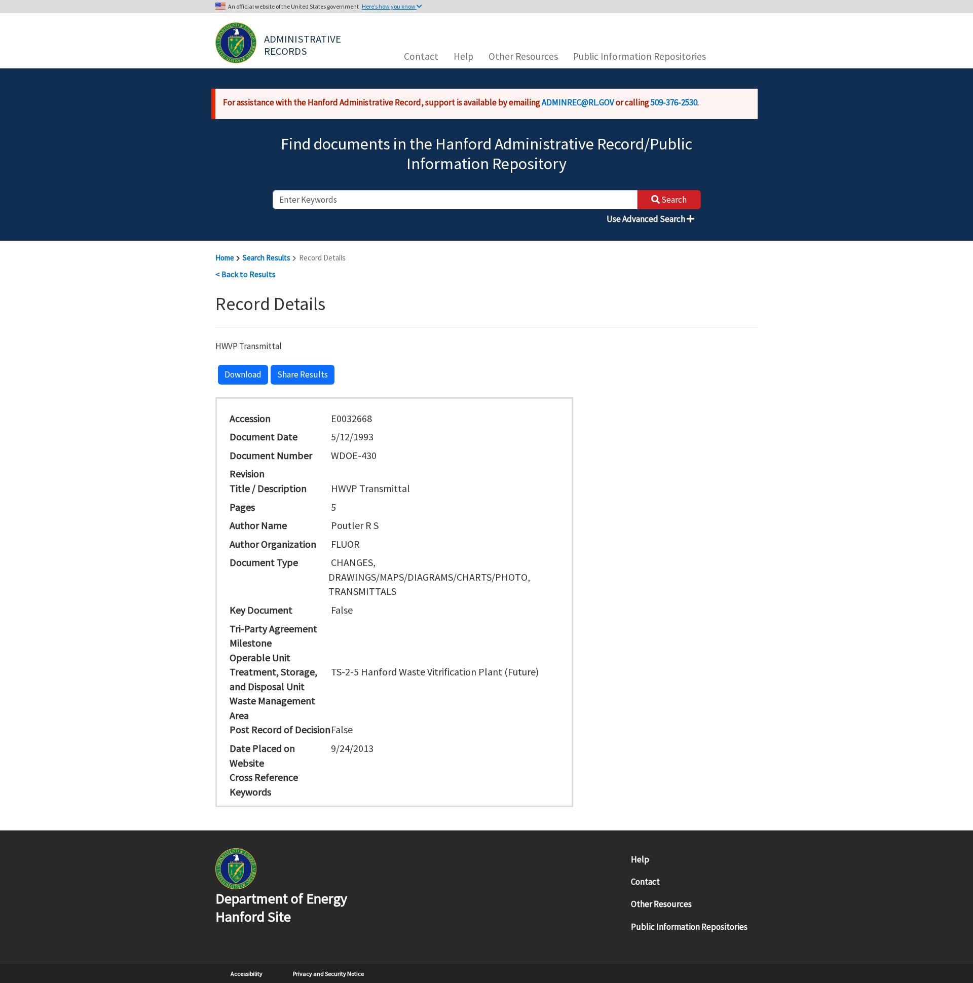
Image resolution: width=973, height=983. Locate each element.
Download (242, 374)
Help (463, 56)
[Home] (235, 42)
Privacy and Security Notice (328, 973)
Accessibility (247, 973)
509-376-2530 (674, 102)
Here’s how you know (389, 6)
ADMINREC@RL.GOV (578, 102)
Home (224, 257)
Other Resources (523, 56)
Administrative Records (303, 44)
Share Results (302, 374)
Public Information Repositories (639, 56)
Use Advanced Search (647, 218)
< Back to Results (245, 274)
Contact (421, 56)
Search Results (266, 257)
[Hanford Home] (235, 867)
